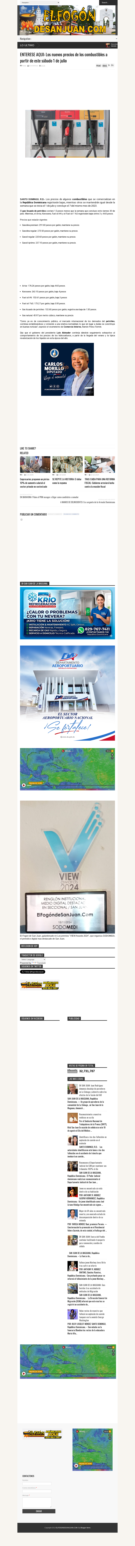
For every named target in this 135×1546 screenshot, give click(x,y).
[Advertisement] (67, 89)
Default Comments (55, 514)
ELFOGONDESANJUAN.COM (67, 1528)
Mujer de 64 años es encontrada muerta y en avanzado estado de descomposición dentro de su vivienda (92, 1215)
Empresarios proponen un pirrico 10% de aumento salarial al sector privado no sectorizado (34, 482)
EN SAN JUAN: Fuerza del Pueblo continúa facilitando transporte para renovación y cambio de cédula (92, 1241)
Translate (41, 963)
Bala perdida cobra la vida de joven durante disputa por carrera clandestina (47, 45)
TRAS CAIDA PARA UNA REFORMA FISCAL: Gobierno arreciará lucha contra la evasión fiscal (100, 482)
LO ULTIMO (27, 45)
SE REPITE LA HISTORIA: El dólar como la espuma (66, 481)
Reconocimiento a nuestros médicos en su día (90, 1116)
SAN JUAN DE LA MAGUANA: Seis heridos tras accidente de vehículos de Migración (92, 1288)
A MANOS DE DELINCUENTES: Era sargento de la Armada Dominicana (87, 502)
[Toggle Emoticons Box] (21, 519)
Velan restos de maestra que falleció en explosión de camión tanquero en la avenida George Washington (91, 1315)
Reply (24, 66)
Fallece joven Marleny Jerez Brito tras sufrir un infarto (92, 1264)
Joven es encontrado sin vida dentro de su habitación (90, 1190)
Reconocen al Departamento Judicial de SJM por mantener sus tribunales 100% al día (93, 1166)
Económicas (33, 66)
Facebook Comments (71, 514)
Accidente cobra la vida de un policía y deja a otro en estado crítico (100, 45)
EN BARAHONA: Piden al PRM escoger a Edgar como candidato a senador (49, 497)
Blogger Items (85, 1528)
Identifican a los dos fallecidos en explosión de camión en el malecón (93, 1140)
